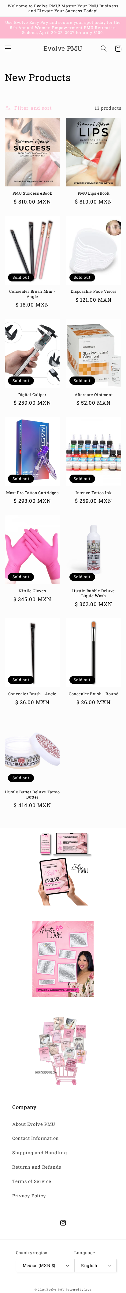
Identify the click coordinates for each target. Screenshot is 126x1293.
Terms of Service (31, 1181)
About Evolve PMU (33, 1124)
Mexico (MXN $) (39, 1265)
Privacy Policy (29, 1196)
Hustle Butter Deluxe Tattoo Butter (32, 794)
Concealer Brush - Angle (32, 693)
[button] (8, 49)
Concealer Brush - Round (94, 693)
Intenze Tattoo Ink (94, 492)
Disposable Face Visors (94, 291)
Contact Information (35, 1138)
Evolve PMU (55, 1289)
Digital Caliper (32, 394)
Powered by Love (78, 1289)
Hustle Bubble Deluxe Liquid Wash (93, 593)
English (89, 1265)
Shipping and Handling (39, 1152)
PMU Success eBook (33, 193)
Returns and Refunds (36, 1167)
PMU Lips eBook (94, 193)
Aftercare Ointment (94, 394)
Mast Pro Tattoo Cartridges (32, 492)
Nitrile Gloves (32, 590)
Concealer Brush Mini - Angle (32, 294)
